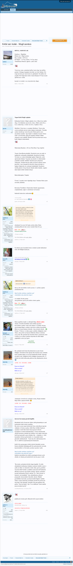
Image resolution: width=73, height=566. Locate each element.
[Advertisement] (25, 26)
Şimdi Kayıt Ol (59, 40)
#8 (47, 413)
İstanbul (11, 223)
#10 (47, 510)
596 (12, 509)
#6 (47, 344)
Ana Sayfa (6, 9)
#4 (47, 261)
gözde (4, 128)
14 (12, 131)
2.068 (11, 338)
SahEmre (5, 218)
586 (12, 262)
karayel (5, 333)
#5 (47, 313)
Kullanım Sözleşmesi (67, 564)
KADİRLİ (11, 511)
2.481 (11, 221)
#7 (47, 373)
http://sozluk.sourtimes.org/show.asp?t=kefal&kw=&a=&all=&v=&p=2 (24, 294)
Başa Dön (67, 561)
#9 (47, 488)
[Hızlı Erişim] (46, 40)
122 (12, 364)
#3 (47, 239)
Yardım (57, 561)
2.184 (11, 64)
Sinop (11, 339)
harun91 (5, 259)
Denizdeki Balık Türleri (10, 46)
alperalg (5, 362)
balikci (21, 46)
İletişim (53, 561)
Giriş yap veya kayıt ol (65, 1)
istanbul (11, 264)
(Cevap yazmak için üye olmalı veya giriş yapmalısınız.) (36, 554)
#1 (47, 83)
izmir (12, 132)
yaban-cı (5, 505)
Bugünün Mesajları (6, 11)
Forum (12, 9)
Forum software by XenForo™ (13, 564)
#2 (47, 201)
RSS (71, 562)
